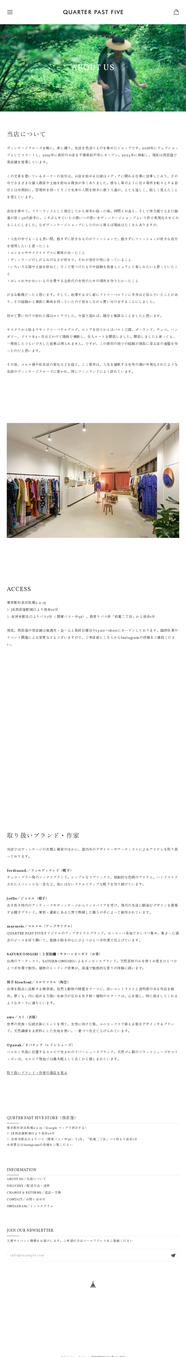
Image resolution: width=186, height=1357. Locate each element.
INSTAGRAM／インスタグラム (30, 1206)
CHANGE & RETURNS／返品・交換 (34, 1193)
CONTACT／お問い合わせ (26, 1199)
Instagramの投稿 (36, 1145)
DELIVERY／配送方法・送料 (28, 1186)
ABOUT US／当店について (26, 1179)
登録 (173, 1255)
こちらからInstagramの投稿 (126, 637)
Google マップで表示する (65, 1128)
